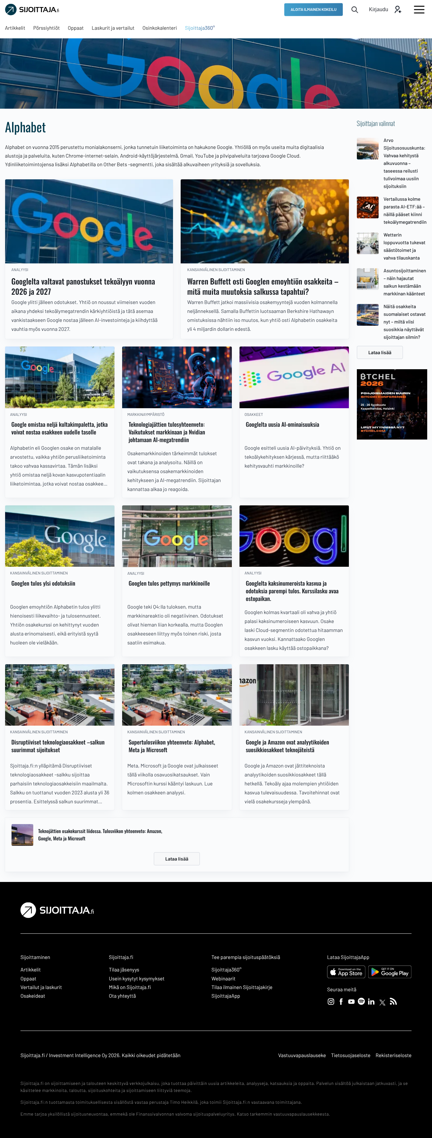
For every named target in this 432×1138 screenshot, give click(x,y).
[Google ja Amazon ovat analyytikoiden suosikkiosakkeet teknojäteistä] (294, 695)
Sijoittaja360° (226, 970)
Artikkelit (30, 970)
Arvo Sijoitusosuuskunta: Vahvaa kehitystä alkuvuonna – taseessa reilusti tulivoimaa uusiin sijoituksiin (405, 163)
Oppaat (28, 979)
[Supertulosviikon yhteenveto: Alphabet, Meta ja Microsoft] (177, 695)
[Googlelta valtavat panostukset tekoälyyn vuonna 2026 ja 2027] (89, 221)
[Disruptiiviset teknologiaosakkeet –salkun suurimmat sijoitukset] (60, 695)
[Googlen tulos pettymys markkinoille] (177, 536)
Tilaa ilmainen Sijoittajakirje (241, 987)
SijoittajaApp (225, 996)
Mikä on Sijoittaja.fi (130, 987)
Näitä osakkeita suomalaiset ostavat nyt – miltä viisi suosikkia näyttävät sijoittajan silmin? (405, 321)
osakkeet (254, 414)
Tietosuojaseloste (350, 1055)
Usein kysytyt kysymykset (137, 979)
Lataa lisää (176, 858)
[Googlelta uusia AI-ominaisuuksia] (294, 377)
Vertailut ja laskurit (41, 987)
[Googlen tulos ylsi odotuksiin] (60, 536)
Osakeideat (32, 996)
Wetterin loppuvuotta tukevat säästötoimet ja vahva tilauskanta (405, 246)
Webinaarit (223, 979)
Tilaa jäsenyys (124, 970)
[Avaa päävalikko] (419, 9)
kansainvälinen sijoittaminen (216, 270)
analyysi (20, 270)
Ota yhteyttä (122, 996)
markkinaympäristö (145, 414)
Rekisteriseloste (394, 1055)
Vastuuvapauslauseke (302, 1055)
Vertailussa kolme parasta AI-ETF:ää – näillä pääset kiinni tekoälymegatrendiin (405, 210)
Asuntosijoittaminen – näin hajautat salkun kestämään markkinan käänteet (405, 282)
